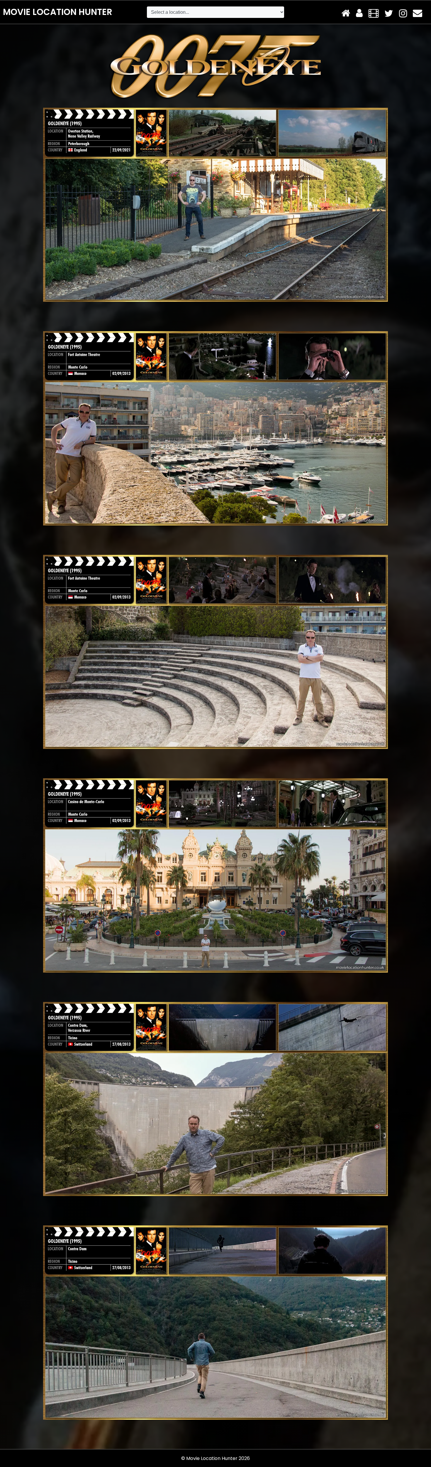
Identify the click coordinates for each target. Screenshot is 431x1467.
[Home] (345, 13)
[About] (359, 13)
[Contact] (417, 13)
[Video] (374, 13)
